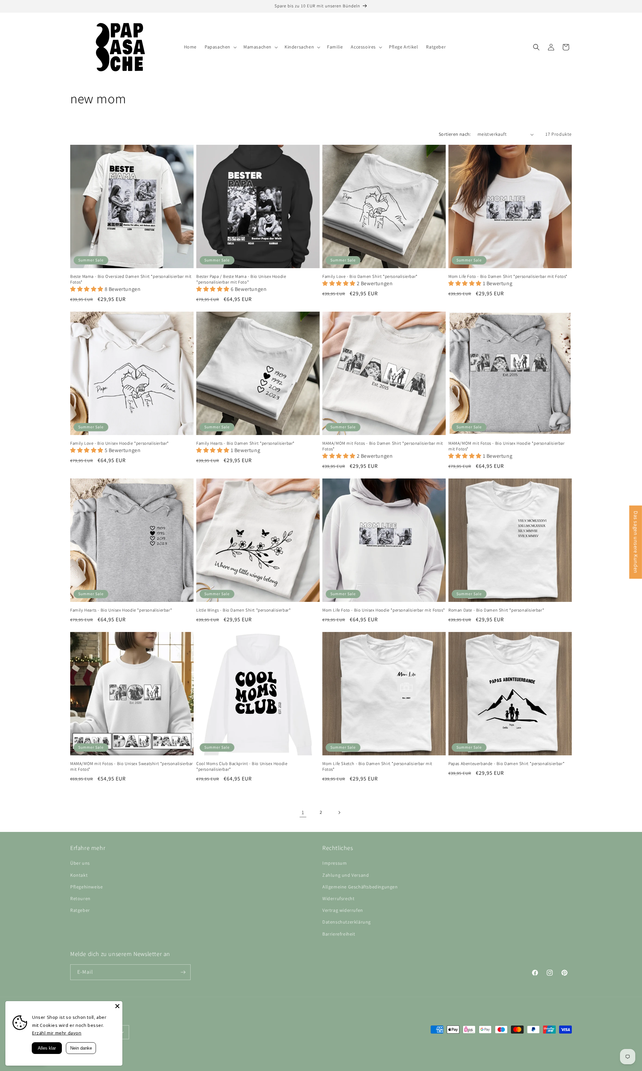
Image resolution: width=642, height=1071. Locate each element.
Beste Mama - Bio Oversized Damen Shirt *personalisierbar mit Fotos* (131, 279)
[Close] (117, 1006)
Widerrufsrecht (338, 898)
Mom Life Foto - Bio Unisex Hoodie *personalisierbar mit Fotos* (383, 610)
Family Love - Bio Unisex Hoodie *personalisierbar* (119, 443)
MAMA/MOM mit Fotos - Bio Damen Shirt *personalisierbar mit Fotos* (382, 446)
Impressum (334, 863)
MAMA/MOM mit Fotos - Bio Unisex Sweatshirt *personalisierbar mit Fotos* (131, 766)
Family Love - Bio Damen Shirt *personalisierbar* (370, 276)
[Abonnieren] (183, 972)
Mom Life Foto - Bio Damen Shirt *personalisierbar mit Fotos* (507, 276)
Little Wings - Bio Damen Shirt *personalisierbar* (243, 610)
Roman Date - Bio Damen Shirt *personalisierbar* (496, 610)
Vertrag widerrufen (342, 910)
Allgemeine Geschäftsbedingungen (360, 887)
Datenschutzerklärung (346, 922)
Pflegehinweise (86, 887)
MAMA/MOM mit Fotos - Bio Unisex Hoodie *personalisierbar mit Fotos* (506, 446)
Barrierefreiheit (338, 934)
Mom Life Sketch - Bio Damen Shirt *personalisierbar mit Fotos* (377, 766)
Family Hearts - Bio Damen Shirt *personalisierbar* (245, 443)
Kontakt (79, 875)
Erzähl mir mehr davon (57, 1033)
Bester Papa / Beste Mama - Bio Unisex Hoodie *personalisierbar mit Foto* (241, 279)
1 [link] (303, 812)
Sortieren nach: (455, 134)
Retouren (80, 898)
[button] (220, 47)
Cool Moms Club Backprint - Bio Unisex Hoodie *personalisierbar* (241, 766)
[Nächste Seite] (339, 812)
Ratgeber (80, 910)
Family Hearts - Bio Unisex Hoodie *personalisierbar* (121, 610)
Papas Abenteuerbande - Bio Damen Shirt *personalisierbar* (506, 763)
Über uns (80, 863)
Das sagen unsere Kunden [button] (635, 542)
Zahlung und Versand (345, 875)
